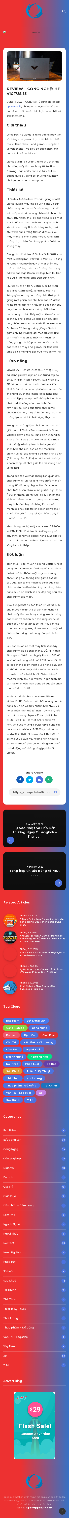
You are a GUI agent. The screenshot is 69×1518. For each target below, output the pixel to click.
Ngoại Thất (33, 1049)
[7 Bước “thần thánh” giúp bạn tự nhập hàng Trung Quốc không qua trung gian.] (10, 920)
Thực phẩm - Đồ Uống (21, 1085)
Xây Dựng (13, 1100)
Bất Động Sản (36, 1020)
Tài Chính (50, 1085)
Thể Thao (12, 1078)
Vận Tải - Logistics (18, 1092)
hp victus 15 (14, 106)
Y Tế (30, 1100)
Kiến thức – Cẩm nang (18, 1205)
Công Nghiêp (15, 1027)
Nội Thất (12, 1064)
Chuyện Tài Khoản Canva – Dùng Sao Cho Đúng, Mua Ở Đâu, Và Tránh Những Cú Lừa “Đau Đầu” (42, 939)
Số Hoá (51, 1064)
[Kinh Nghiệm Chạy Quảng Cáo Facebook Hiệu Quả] (10, 987)
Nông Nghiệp (40, 1056)
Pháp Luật (32, 1064)
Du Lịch (11, 1035)
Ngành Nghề (14, 1056)
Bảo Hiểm (12, 1020)
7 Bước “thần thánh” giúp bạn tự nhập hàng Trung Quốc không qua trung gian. (42, 922)
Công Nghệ (39, 1027)
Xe (41, 1092)
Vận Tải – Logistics (15, 1337)
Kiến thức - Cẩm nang (38, 1042)
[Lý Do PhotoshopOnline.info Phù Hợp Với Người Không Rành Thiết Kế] (10, 970)
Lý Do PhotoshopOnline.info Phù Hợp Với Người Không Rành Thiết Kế (42, 970)
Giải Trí (11, 1042)
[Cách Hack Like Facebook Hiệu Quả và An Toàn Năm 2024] (10, 954)
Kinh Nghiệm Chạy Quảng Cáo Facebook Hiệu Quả (37, 987)
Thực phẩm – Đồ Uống (18, 1327)
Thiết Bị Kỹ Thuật (38, 1071)
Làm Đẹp (12, 1049)
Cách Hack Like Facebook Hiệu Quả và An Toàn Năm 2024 (42, 954)
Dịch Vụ (29, 1035)
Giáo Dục (48, 1035)
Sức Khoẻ (12, 1071)
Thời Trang (34, 1078)
